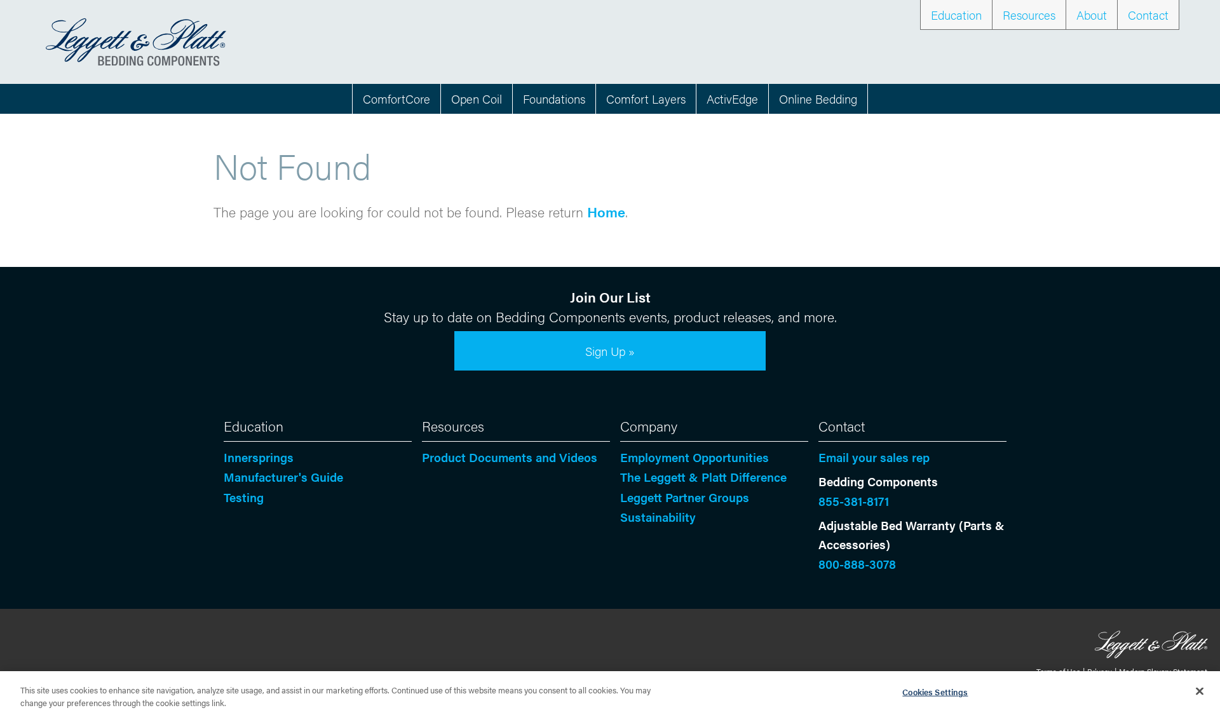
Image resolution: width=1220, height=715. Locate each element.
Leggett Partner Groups (684, 497)
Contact (1148, 15)
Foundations (554, 98)
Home (606, 211)
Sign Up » (610, 351)
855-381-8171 (853, 501)
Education (956, 15)
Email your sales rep (874, 457)
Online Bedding (818, 98)
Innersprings (259, 457)
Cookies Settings (935, 692)
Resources (1029, 15)
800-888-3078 (857, 564)
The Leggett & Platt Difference (703, 477)
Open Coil (476, 98)
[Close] (1200, 691)
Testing (244, 497)
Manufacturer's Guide (283, 477)
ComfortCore (396, 98)
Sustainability (658, 517)
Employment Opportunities (694, 457)
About (1091, 15)
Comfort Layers (646, 98)
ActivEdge (732, 98)
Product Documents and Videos (509, 457)
